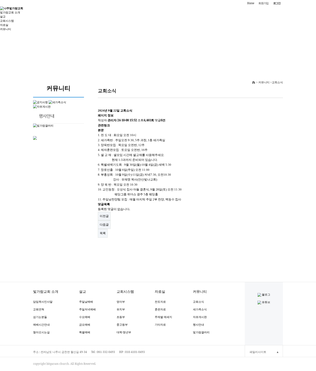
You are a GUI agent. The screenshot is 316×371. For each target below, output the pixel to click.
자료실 (4, 25)
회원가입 (263, 3)
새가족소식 (200, 309)
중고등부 (122, 325)
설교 (3, 17)
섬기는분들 (40, 317)
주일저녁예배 (87, 309)
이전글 (104, 216)
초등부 (121, 317)
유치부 (121, 309)
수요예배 (84, 317)
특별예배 (84, 332)
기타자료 (160, 325)
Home (250, 3)
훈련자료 (160, 309)
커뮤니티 (5, 29)
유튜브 (265, 302)
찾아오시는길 (41, 332)
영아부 (121, 302)
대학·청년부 (124, 332)
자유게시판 (200, 317)
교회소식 (198, 302)
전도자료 (160, 302)
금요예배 (84, 325)
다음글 (104, 224)
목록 (103, 233)
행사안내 (198, 325)
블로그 (265, 294)
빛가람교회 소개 (10, 12)
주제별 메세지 (163, 317)
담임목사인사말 (43, 302)
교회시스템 (7, 21)
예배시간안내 (41, 325)
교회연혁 (38, 309)
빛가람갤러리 (201, 332)
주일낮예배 (86, 302)
